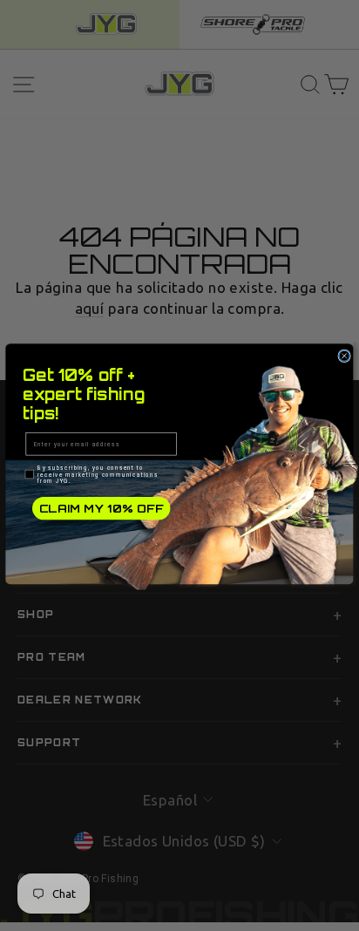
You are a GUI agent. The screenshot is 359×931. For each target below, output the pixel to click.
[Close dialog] (344, 356)
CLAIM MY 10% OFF (101, 508)
